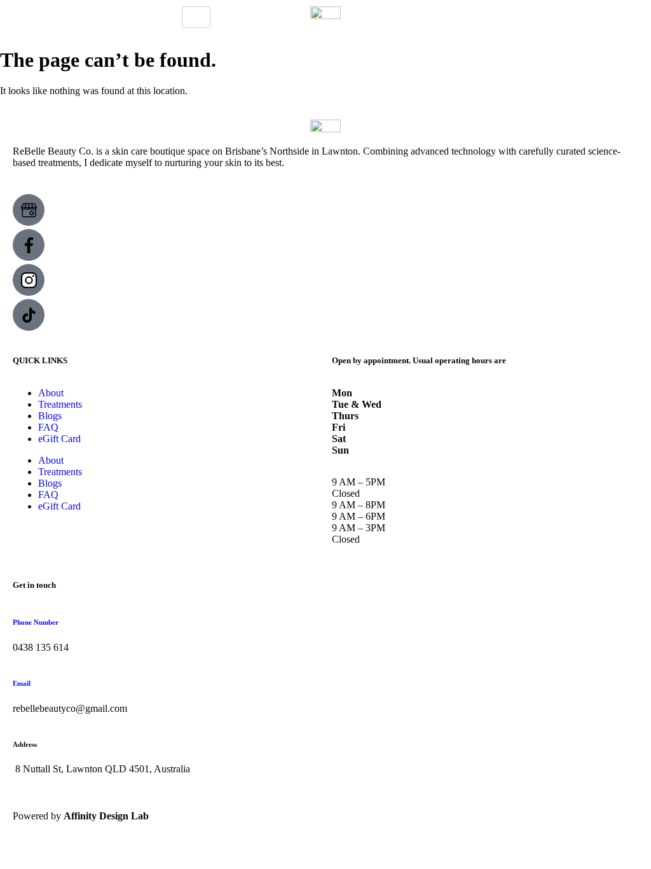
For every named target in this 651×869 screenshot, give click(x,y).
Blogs (50, 415)
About (51, 392)
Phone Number (35, 622)
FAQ (48, 427)
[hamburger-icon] (196, 17)
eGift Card (59, 438)
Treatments (60, 404)
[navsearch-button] (446, 12)
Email (22, 683)
